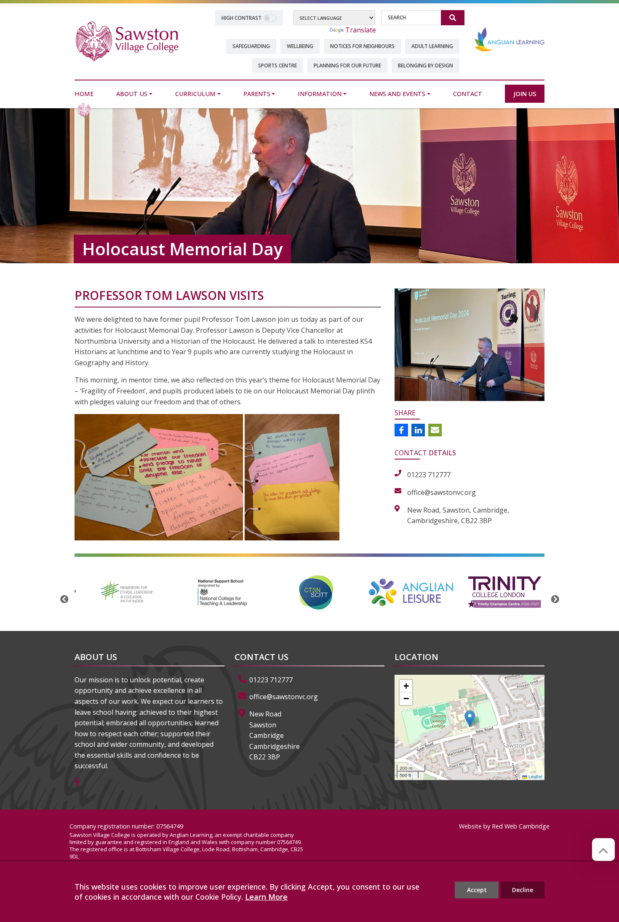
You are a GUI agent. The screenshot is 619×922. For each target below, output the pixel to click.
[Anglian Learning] (509, 39)
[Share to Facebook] (401, 430)
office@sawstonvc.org (283, 696)
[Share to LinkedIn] (418, 430)
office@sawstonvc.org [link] (441, 492)
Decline (522, 890)
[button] (469, 718)
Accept (477, 890)
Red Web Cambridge (521, 826)
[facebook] (80, 782)
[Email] (435, 430)
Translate (360, 30)
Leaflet (534, 776)
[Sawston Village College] (127, 40)
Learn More (266, 897)
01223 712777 (271, 679)
